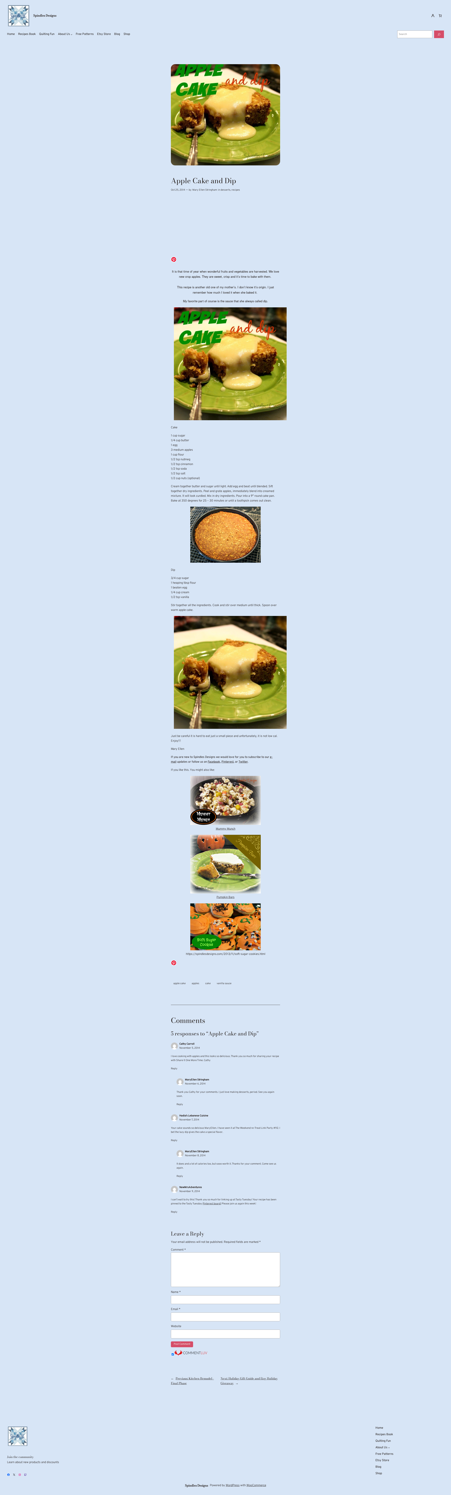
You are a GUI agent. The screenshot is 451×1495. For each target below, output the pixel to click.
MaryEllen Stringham (197, 1079)
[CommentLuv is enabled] (190, 1355)
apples (195, 983)
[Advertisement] (225, 228)
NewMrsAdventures (190, 1187)
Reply (174, 1068)
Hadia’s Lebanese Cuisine (193, 1115)
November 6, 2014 (195, 1084)
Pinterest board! (212, 1203)
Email (175, 1309)
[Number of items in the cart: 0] (440, 15)
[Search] (439, 34)
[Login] (433, 15)
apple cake (179, 983)
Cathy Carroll (186, 1044)
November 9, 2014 (189, 1191)
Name (176, 1292)
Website (176, 1326)
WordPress (233, 1485)
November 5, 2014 (189, 1048)
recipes (235, 190)
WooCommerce (256, 1485)
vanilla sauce (224, 983)
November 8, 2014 (195, 1155)
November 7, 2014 (189, 1120)
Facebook (214, 762)
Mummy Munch (225, 829)
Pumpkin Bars (225, 897)
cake (208, 983)
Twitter (243, 762)
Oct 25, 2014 (178, 190)
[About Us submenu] (71, 34)
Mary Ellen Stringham (204, 190)
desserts (225, 190)
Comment (178, 1250)
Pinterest (227, 762)
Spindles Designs (44, 15)
